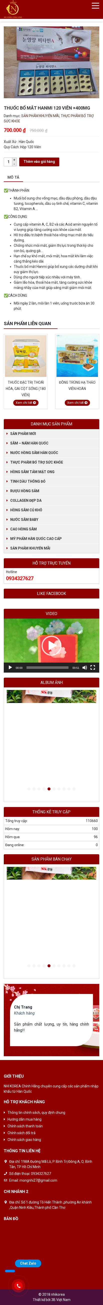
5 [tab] (49, 789)
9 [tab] (69, 789)
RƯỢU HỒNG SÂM (24, 491)
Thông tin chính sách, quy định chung (36, 1113)
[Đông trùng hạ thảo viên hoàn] (25, 356)
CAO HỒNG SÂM (23, 529)
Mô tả (13, 177)
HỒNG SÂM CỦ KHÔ (26, 510)
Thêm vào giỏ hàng (39, 162)
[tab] (13, 177)
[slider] (47, 667)
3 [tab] (39, 789)
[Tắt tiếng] (84, 667)
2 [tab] (34, 789)
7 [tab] (59, 789)
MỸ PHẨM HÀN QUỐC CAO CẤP (36, 539)
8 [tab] (64, 789)
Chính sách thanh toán (25, 1126)
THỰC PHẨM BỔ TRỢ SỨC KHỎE (36, 462)
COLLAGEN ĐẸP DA (26, 500)
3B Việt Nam (60, 1300)
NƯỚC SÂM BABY (24, 520)
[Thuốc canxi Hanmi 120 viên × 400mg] (51, 720)
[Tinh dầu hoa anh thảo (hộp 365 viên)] (51, 711)
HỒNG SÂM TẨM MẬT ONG (32, 472)
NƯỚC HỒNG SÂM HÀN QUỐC (34, 453)
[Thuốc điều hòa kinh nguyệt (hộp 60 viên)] (51, 701)
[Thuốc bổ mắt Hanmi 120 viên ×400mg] (51, 730)
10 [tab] (74, 789)
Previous (3, 375)
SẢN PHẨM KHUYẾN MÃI (40, 116)
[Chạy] (10, 667)
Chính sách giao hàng (24, 1140)
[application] (51, 646)
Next (99, 375)
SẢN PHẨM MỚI (23, 434)
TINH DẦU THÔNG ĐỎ (28, 481)
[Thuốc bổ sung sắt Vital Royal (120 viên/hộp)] (77, 356)
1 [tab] (29, 789)
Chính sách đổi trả (22, 1133)
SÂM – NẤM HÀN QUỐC (29, 443)
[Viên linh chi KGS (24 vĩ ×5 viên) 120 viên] (51, 739)
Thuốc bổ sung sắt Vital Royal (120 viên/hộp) (77, 388)
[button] (52, 646)
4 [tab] (44, 789)
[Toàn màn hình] (92, 667)
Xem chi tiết (24, 403)
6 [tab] (54, 789)
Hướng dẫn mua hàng (25, 1119)
